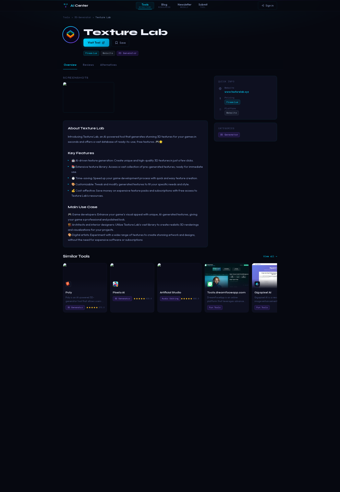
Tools (66, 17)
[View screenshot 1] (88, 97)
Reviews (88, 65)
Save (123, 42)
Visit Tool (94, 42)
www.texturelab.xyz (237, 92)
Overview (70, 65)
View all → (270, 256)
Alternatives (108, 65)
